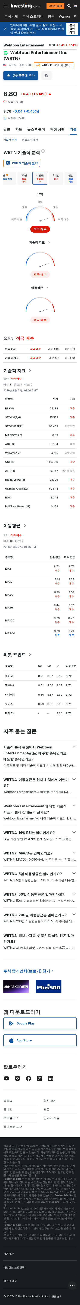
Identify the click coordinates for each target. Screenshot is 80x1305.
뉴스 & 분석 (36, 129)
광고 (46, 1109)
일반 (6, 129)
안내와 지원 (51, 1118)
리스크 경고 (10, 1281)
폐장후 (12, 118)
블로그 (7, 1100)
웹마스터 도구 (12, 1126)
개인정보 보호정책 (14, 1267)
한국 (51, 16)
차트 (18, 129)
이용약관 (8, 1253)
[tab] (24, 178)
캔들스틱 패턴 (30, 139)
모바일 (7, 1109)
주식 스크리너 (33, 16)
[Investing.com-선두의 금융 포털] (25, 5)
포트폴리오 (10, 1118)
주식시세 (11, 16)
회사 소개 (50, 1100)
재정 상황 (57, 129)
